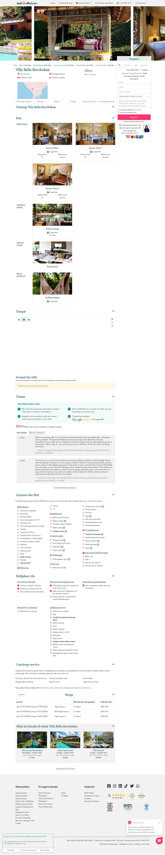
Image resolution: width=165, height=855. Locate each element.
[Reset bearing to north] (112, 326)
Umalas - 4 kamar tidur (98, 753)
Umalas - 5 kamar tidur (65, 753)
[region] (65, 344)
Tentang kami (21, 793)
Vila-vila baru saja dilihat (104, 3)
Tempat (40, 101)
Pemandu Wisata (91, 801)
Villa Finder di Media (24, 801)
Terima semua (45, 850)
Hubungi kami (140, 3)
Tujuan (52, 3)
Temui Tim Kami (22, 815)
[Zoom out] (112, 322)
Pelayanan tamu (22, 812)
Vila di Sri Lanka (45, 804)
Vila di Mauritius (45, 806)
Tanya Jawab (20, 798)
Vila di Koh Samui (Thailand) (46, 800)
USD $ (21, 695)
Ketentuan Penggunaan (109, 844)
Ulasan (57, 101)
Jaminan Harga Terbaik (131, 73)
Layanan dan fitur (90, 101)
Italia (63, 793)
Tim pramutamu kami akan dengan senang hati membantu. (65, 687)
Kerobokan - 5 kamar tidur (32, 753)
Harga (73, 101)
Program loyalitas (23, 817)
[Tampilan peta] (23, 319)
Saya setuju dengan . (131, 110)
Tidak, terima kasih (28, 850)
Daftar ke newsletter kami (128, 112)
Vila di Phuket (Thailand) (44, 794)
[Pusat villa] (28, 319)
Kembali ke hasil (66, 3)
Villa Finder (89, 793)
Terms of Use (137, 110)
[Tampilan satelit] (19, 319)
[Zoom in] (112, 319)
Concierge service (107, 101)
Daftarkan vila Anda (23, 804)
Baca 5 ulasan (90, 74)
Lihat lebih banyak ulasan (65, 488)
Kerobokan (25, 74)
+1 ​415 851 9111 (125, 3)
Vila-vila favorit (84, 2)
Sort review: (22, 432)
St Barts (64, 795)
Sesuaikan (11, 850)
